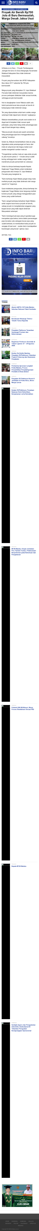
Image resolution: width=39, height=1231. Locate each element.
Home (7, 1221)
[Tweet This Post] (13, 63)
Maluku (31, 1221)
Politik (16, 1223)
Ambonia (23, 1221)
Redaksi (20, 1225)
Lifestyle (33, 1223)
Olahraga (24, 1223)
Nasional (15, 1221)
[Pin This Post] (22, 63)
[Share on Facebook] (9, 63)
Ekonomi (8, 1223)
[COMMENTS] (30, 63)
